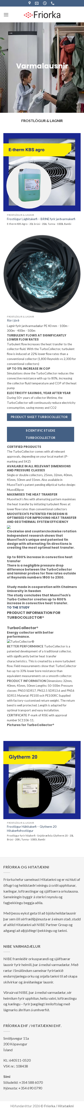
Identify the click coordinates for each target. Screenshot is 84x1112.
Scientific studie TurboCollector (41, 434)
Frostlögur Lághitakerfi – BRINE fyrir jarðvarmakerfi (41, 219)
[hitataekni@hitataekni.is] (37, 3)
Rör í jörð (13, 320)
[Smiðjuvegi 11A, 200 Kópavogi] (30, 3)
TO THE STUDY (18, 608)
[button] (6, 14)
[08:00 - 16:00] (45, 3)
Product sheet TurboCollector (39, 417)
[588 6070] (53, 3)
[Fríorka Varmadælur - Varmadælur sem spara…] (42, 14)
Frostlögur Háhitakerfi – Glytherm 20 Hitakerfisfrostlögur (31, 828)
